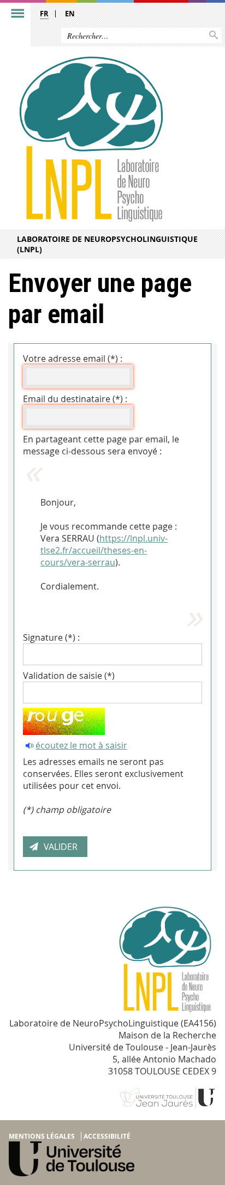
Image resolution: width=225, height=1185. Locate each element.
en (70, 14)
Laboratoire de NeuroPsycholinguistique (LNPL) (107, 244)
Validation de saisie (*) (69, 676)
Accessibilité (107, 1136)
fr (44, 14)
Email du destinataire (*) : (75, 399)
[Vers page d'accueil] (90, 138)
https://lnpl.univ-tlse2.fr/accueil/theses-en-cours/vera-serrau (104, 550)
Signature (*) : (51, 637)
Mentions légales (42, 1136)
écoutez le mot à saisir (81, 745)
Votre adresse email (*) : (72, 358)
